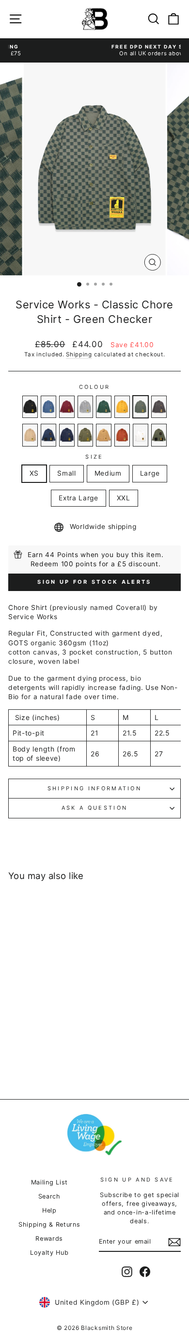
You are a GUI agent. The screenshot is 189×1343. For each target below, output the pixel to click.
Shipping (79, 354)
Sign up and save (137, 1179)
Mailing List (49, 1182)
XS (34, 473)
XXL (123, 498)
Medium (108, 473)
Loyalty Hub (49, 1252)
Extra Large (78, 498)
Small (66, 473)
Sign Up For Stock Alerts (94, 581)
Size (94, 456)
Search (49, 1196)
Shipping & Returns (49, 1224)
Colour (94, 387)
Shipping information (94, 788)
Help (49, 1210)
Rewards (49, 1238)
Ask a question (94, 807)
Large (149, 473)
